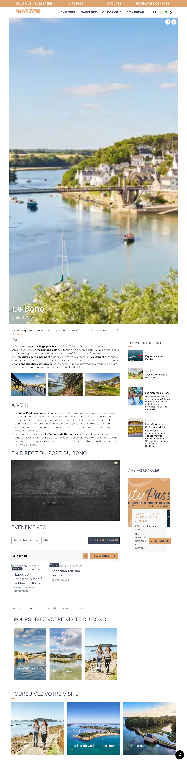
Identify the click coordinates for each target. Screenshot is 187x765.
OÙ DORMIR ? (111, 12)
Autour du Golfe (109, 330)
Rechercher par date (25, 540)
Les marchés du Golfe (157, 392)
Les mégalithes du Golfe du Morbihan (155, 426)
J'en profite (160, 540)
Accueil (15, 330)
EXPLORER (68, 12)
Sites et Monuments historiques (156, 376)
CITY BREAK (135, 12)
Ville (45, 540)
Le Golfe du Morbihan (84, 330)
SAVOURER (89, 12)
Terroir (148, 389)
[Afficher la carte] (173, 22)
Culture (149, 370)
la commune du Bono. (71, 608)
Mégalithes (151, 420)
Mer (147, 352)
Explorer (27, 330)
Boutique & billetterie (34, 3)
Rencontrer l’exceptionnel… (52, 330)
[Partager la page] (167, 22)
